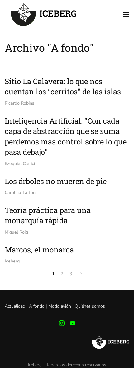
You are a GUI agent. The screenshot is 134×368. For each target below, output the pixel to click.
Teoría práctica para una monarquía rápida (48, 215)
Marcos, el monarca (39, 250)
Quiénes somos (90, 306)
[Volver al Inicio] (44, 14)
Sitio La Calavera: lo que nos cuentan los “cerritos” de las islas (63, 86)
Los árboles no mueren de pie (56, 181)
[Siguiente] (80, 274)
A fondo (37, 306)
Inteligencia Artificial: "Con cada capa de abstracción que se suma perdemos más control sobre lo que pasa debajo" (66, 136)
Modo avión (59, 306)
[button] (126, 14)
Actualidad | (17, 306)
